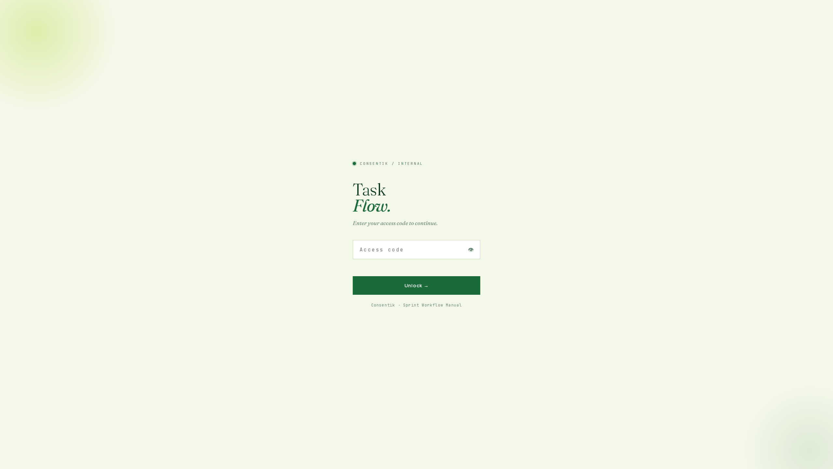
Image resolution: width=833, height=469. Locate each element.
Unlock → (416, 285)
